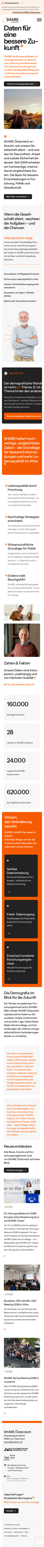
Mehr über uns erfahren (16, 196)
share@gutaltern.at (13, 1442)
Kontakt (9, 1511)
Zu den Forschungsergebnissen (20, 84)
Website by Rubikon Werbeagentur (17, 1528)
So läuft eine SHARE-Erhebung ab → (27, 12)
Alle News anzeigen (14, 1170)
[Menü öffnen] (39, 19)
